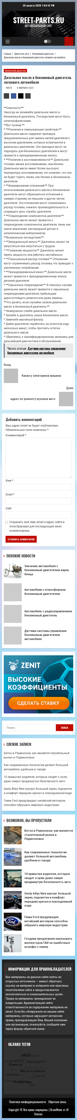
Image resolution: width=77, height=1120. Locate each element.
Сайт (9, 508)
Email (10, 494)
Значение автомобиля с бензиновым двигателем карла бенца (13, 571)
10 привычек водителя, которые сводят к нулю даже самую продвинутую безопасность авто (13, 878)
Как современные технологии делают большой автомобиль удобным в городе (13, 857)
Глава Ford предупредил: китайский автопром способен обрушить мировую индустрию (13, 922)
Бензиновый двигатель (15, 70)
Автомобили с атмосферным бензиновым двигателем (13, 592)
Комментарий (16, 435)
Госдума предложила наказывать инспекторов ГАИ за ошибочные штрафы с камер (13, 943)
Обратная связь (57, 1102)
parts (9, 87)
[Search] (58, 41)
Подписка (68, 41)
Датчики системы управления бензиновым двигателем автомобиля (13, 635)
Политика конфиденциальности (27, 1102)
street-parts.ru (38, 20)
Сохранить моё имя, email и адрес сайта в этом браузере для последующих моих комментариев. (37, 526)
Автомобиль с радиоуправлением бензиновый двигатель (13, 614)
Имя (9, 480)
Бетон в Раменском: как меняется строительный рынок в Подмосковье (13, 835)
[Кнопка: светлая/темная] (47, 41)
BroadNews (56, 1110)
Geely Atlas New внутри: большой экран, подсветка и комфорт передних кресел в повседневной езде (13, 900)
